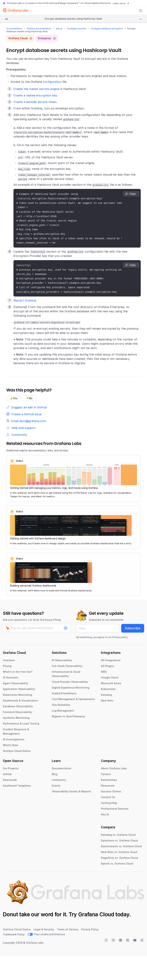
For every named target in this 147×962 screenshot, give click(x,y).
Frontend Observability (17, 712)
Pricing (7, 665)
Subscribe (132, 628)
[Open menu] (140, 10)
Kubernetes (108, 689)
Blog (54, 774)
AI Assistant (10, 677)
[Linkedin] (120, 940)
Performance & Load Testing (21, 723)
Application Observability (19, 689)
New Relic (107, 700)
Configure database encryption (107, 28)
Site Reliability (61, 704)
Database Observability (18, 706)
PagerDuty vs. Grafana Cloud (119, 857)
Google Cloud (109, 677)
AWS (104, 671)
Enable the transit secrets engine (36, 89)
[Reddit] (142, 940)
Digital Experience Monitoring (70, 687)
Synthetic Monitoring (16, 717)
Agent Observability (15, 683)
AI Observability (62, 660)
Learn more (119, 3)
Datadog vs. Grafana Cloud (118, 834)
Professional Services (115, 808)
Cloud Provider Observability (70, 681)
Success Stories (111, 791)
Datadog (106, 694)
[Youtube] (135, 940)
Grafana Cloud (96, 914)
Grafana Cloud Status (17, 750)
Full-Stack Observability (67, 665)
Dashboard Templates (17, 785)
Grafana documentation (39, 28)
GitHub (7, 774)
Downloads (10, 779)
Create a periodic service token (34, 102)
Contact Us (108, 797)
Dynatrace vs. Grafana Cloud (119, 840)
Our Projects (10, 768)
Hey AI (105, 814)
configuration (52, 81)
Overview (9, 660)
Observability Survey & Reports (71, 791)
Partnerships (109, 779)
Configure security (76, 28)
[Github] (127, 940)
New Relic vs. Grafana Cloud (119, 852)
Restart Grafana (24, 300)
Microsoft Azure (111, 683)
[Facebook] (106, 940)
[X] (113, 940)
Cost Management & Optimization (73, 699)
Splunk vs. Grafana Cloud (117, 863)
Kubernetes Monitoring (17, 694)
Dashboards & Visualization (20, 700)
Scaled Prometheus (64, 693)
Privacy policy (120, 637)
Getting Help (109, 802)
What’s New (10, 745)
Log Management (63, 710)
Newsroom (107, 785)
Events (56, 785)
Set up (59, 28)
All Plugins (107, 665)
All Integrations (110, 660)
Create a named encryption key (35, 95)
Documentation (14, 28)
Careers (106, 774)
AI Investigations (13, 739)
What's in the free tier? (17, 671)
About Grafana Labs (114, 768)
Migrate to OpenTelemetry (68, 716)
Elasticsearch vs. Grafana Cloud (121, 846)
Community (59, 779)
